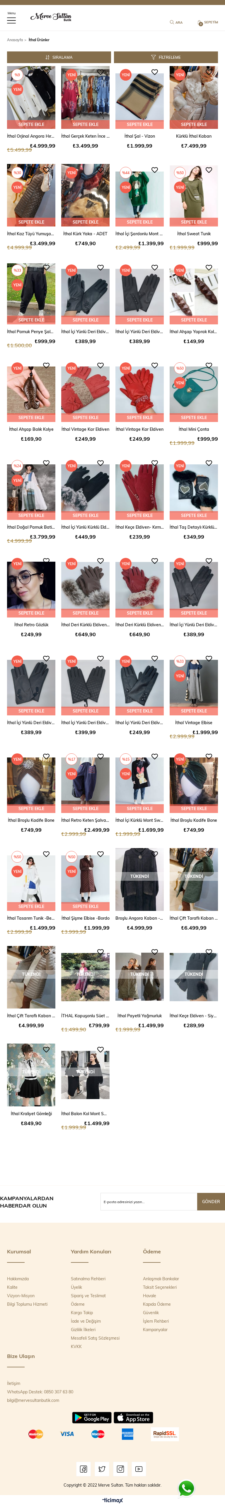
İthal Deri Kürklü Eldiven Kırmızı (139, 624)
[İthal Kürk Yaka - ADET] (85, 195)
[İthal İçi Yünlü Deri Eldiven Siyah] (139, 684)
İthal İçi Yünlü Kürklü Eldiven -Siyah (85, 527)
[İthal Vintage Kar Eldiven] (85, 390)
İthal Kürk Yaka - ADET (85, 233)
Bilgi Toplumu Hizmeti (27, 1304)
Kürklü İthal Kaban (194, 136)
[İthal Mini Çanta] (194, 390)
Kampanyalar (155, 1329)
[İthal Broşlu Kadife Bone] (31, 781)
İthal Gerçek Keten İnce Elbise (85, 136)
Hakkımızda (18, 1278)
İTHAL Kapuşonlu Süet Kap (85, 1015)
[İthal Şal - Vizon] (139, 97)
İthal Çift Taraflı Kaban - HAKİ (194, 918)
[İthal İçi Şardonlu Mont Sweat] (139, 195)
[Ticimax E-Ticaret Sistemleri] (112, 1501)
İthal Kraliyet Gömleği (31, 1113)
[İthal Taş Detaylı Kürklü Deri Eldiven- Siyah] (194, 488)
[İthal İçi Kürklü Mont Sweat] (139, 781)
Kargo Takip (82, 1312)
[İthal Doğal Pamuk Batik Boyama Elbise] (31, 488)
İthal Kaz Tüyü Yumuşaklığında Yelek (31, 233)
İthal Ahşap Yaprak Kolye (194, 331)
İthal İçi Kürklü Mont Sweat (139, 820)
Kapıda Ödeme (157, 1304)
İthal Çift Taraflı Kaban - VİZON (31, 1015)
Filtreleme (170, 57)
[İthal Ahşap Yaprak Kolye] (194, 293)
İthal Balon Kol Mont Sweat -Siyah (85, 1113)
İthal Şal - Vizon (140, 136)
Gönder (211, 1201)
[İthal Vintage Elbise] (194, 684)
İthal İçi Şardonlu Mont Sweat (139, 233)
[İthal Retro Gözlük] (31, 586)
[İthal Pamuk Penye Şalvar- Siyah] (31, 293)
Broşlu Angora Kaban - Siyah (139, 918)
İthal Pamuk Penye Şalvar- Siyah (31, 331)
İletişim (13, 1383)
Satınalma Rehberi (88, 1278)
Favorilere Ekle (46, 72)
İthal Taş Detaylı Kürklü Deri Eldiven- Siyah (194, 527)
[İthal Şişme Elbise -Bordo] (85, 879)
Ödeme (78, 1304)
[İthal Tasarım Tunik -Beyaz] (31, 879)
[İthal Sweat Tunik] (194, 195)
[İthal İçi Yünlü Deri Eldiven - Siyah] (85, 293)
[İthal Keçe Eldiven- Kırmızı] (139, 488)
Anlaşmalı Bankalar (161, 1278)
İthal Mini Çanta (194, 429)
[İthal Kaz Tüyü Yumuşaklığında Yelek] (31, 195)
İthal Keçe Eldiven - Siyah (194, 1015)
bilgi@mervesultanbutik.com (33, 1400)
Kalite (12, 1287)
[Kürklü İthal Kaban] (194, 97)
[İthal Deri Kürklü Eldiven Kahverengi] (85, 586)
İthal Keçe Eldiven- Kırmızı (139, 527)
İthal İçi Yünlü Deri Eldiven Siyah (139, 722)
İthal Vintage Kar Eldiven (85, 429)
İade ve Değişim (86, 1321)
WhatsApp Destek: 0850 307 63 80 (40, 1392)
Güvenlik (151, 1312)
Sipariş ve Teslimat (88, 1295)
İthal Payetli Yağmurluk (139, 1015)
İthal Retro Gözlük (31, 624)
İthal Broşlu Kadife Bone (31, 820)
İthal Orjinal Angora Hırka (31, 136)
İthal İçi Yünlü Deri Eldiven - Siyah (85, 331)
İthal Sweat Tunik (194, 233)
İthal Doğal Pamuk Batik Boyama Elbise (31, 527)
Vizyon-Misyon (21, 1295)
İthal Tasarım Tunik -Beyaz (31, 918)
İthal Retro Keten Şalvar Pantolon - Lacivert (85, 820)
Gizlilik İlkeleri (83, 1329)
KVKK (76, 1346)
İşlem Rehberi (156, 1321)
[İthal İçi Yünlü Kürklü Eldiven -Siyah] (85, 488)
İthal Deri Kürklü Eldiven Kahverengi (85, 624)
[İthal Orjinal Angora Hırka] (31, 97)
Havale (149, 1295)
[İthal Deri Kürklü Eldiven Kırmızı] (139, 586)
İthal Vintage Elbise (193, 722)
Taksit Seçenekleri (160, 1287)
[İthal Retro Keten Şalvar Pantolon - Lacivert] (85, 781)
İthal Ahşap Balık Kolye (31, 429)
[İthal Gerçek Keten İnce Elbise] (85, 97)
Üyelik (76, 1287)
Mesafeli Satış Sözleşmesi (95, 1338)
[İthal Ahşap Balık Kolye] (31, 390)
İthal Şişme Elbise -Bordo (86, 918)
